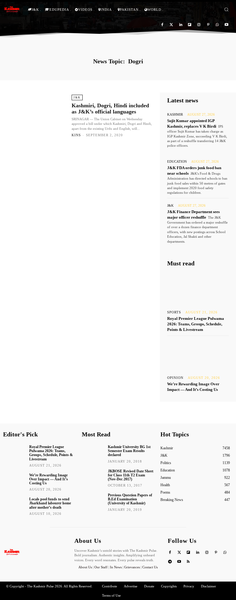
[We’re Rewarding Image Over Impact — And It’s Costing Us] (198, 354)
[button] (226, 9)
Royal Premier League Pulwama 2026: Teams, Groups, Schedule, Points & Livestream (195, 324)
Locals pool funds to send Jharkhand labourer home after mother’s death (50, 503)
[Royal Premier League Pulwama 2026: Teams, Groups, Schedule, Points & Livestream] (198, 288)
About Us (85, 567)
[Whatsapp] (217, 25)
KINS (76, 135)
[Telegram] (170, 562)
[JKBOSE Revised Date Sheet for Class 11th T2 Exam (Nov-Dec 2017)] (93, 476)
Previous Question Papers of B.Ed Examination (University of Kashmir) (130, 499)
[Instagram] (199, 25)
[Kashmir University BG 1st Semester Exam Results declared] (93, 452)
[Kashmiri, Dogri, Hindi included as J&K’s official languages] (36, 116)
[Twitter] (171, 25)
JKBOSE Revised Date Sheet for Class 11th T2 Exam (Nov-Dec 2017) (130, 475)
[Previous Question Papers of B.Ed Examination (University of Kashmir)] (93, 500)
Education (177, 161)
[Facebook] (162, 25)
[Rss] (188, 562)
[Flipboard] (189, 25)
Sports (174, 312)
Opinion (175, 377)
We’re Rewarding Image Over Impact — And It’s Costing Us (48, 479)
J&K (77, 97)
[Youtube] (226, 25)
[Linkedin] (180, 25)
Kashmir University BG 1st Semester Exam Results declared (129, 451)
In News (116, 567)
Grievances (132, 567)
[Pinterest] (208, 25)
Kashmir (175, 114)
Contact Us (150, 567)
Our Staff (101, 567)
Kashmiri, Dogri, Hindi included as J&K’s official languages (110, 108)
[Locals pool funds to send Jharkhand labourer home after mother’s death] (14, 504)
